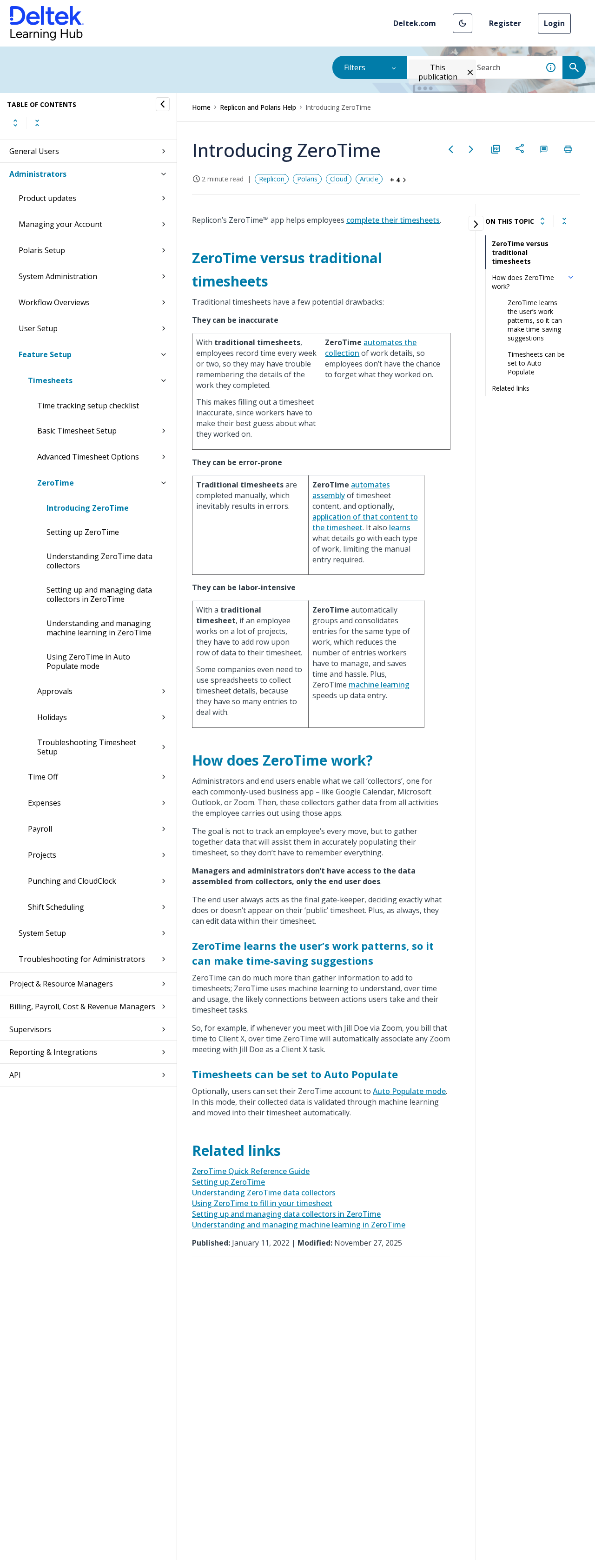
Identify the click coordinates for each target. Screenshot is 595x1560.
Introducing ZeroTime (87, 508)
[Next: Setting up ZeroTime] (471, 149)
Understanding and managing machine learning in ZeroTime (99, 628)
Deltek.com (414, 23)
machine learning (379, 685)
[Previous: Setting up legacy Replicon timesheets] (451, 149)
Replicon (271, 178)
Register (505, 23)
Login (554, 23)
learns (399, 527)
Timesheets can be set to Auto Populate (536, 363)
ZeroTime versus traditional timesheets (520, 252)
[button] (462, 23)
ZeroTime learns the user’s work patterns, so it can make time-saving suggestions (535, 320)
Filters (354, 67)
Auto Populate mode (409, 1091)
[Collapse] (564, 220)
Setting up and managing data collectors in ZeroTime (99, 594)
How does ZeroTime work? (523, 282)
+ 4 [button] (395, 179)
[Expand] (542, 220)
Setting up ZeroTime (82, 532)
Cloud (338, 178)
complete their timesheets (393, 220)
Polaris (307, 178)
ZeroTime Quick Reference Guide (251, 1171)
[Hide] (163, 104)
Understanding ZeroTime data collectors (99, 561)
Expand (15, 122)
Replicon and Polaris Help (258, 107)
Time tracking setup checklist (88, 405)
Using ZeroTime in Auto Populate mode (88, 661)
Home (201, 107)
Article (369, 178)
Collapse (37, 122)
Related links (510, 388)
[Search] (574, 67)
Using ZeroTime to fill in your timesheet (262, 1203)
